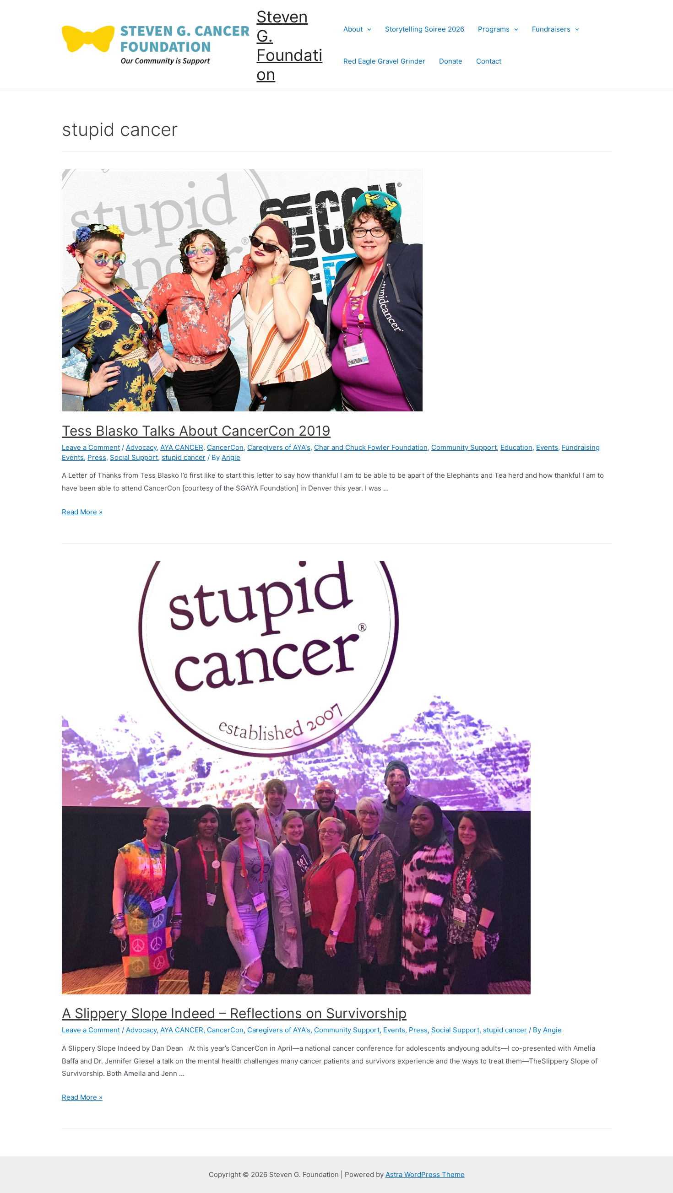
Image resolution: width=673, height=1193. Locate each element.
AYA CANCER (181, 447)
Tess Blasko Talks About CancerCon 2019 (196, 430)
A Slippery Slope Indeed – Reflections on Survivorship (234, 1013)
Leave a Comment (91, 447)
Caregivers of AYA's (278, 447)
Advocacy (141, 447)
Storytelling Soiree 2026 (424, 29)
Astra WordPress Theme (425, 1174)
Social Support (134, 457)
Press (96, 457)
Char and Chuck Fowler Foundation (371, 447)
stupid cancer (184, 457)
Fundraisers (551, 29)
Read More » (82, 511)
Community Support (464, 447)
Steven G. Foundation (289, 45)
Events (547, 447)
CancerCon (225, 447)
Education (516, 447)
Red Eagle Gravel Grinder (384, 61)
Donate (450, 61)
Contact (488, 61)
